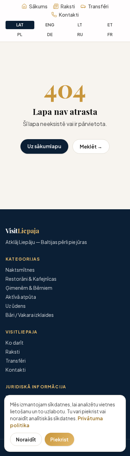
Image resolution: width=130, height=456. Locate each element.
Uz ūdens (16, 306)
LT (80, 24)
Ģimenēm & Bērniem (29, 288)
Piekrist (59, 439)
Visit (22, 231)
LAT (20, 24)
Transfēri (98, 6)
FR (110, 34)
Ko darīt (15, 342)
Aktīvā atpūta (21, 297)
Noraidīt (26, 439)
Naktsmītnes (20, 270)
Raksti (68, 6)
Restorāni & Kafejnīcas (31, 279)
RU (80, 34)
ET (110, 24)
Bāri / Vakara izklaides (30, 315)
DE (50, 34)
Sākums (38, 6)
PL (19, 34)
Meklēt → (91, 146)
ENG (49, 24)
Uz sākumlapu (44, 146)
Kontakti (69, 14)
